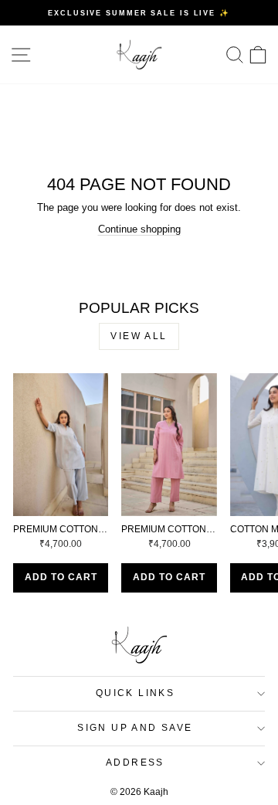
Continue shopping (139, 229)
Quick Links (135, 693)
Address (135, 762)
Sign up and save (134, 727)
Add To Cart (61, 577)
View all (138, 336)
